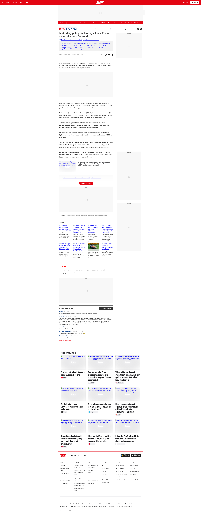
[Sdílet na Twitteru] (108, 55)
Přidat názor (106, 308)
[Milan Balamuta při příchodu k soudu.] (105, 47)
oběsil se (91, 215)
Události (89, 29)
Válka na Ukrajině (78, 270)
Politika (82, 29)
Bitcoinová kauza (73, 273)
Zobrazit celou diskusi (65, 340)
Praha (97, 215)
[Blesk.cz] (100, 2)
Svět (95, 29)
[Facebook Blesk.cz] (138, 29)
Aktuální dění (66, 266)
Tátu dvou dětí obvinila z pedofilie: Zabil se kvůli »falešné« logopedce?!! (93, 238)
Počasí (110, 29)
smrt (78, 215)
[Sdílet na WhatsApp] (111, 55)
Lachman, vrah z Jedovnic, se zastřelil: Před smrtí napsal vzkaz (107, 253)
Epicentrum (102, 29)
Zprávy (63, 270)
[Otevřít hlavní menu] (2, 2)
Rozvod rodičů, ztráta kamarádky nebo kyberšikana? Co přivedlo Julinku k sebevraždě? (107, 238)
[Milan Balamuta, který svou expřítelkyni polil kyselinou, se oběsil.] (79, 40)
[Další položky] (140, 23)
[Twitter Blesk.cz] (141, 29)
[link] (69, 455)
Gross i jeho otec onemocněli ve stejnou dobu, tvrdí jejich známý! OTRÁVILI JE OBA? (78, 256)
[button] (125, 455)
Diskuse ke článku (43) (66, 308)
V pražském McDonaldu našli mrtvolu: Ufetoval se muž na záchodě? (64, 235)
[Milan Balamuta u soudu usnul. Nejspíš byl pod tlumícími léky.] (80, 49)
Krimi (116, 29)
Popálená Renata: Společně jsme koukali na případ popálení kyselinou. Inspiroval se (79, 238)
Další (131, 29)
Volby (69, 270)
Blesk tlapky (124, 29)
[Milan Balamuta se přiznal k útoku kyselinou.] (92, 47)
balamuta (103, 215)
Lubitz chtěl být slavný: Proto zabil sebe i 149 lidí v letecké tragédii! (64, 253)
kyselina (84, 215)
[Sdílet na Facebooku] (105, 55)
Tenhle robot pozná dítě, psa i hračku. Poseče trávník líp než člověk (93, 255)
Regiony (64, 273)
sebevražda (71, 215)
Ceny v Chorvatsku (86, 273)
